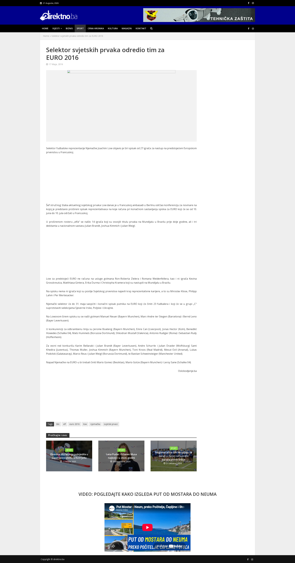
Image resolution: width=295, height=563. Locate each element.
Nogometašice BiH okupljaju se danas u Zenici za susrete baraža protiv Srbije (173, 456)
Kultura (113, 28)
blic (58, 424)
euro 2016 (74, 424)
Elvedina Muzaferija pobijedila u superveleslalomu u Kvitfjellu (69, 456)
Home (45, 28)
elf (64, 424)
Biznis (69, 28)
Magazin (127, 28)
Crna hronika (96, 28)
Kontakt (141, 28)
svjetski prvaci (111, 424)
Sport (80, 28)
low (85, 424)
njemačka (95, 424)
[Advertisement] (121, 180)
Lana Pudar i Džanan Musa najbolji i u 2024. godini (121, 456)
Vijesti (56, 28)
